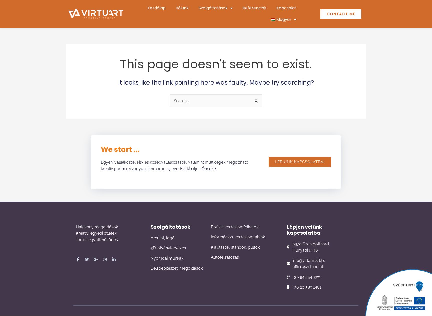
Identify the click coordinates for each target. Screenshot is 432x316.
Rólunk (182, 8)
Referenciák (254, 8)
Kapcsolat (286, 8)
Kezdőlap (157, 8)
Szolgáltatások (213, 8)
